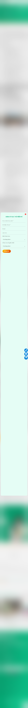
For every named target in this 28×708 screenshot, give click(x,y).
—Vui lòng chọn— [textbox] (7, 239)
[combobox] (13, 239)
